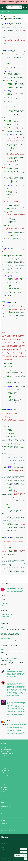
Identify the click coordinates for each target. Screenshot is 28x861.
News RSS (3, 813)
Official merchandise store (6, 828)
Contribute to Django (5, 770)
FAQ (2, 627)
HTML (10, 658)
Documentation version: (21, 855)
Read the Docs (9, 660)
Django (1, 7)
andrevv (4, 853)
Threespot (4, 849)
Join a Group (3, 768)
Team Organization (5, 751)
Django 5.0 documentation (7, 614)
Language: (23, 852)
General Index (5, 605)
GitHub (2, 802)
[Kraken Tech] (3, 704)
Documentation (6, 12)
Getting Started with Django (6, 749)
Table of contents (5, 603)
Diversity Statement (5, 758)
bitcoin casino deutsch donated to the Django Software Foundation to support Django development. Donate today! (15, 590)
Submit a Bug (3, 772)
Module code (6, 616)
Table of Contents (16, 633)
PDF (13, 658)
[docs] (3, 37)
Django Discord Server (6, 638)
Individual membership (5, 777)
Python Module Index (6, 607)
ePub (16, 658)
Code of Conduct (4, 755)
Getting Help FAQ (4, 787)
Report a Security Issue (5, 775)
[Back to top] (25, 859)
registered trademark (9, 858)
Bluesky (2, 808)
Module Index (7, 633)
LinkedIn (2, 811)
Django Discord (4, 789)
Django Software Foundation (7, 753)
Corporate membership (5, 825)
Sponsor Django (4, 823)
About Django (3, 747)
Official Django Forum (6, 644)
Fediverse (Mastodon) (5, 806)
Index (2, 633)
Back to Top (14, 577)
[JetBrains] (3, 685)
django (6, 618)
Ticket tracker (4, 649)
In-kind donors (5, 843)
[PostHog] (3, 724)
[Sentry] (3, 673)
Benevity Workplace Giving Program (8, 830)
